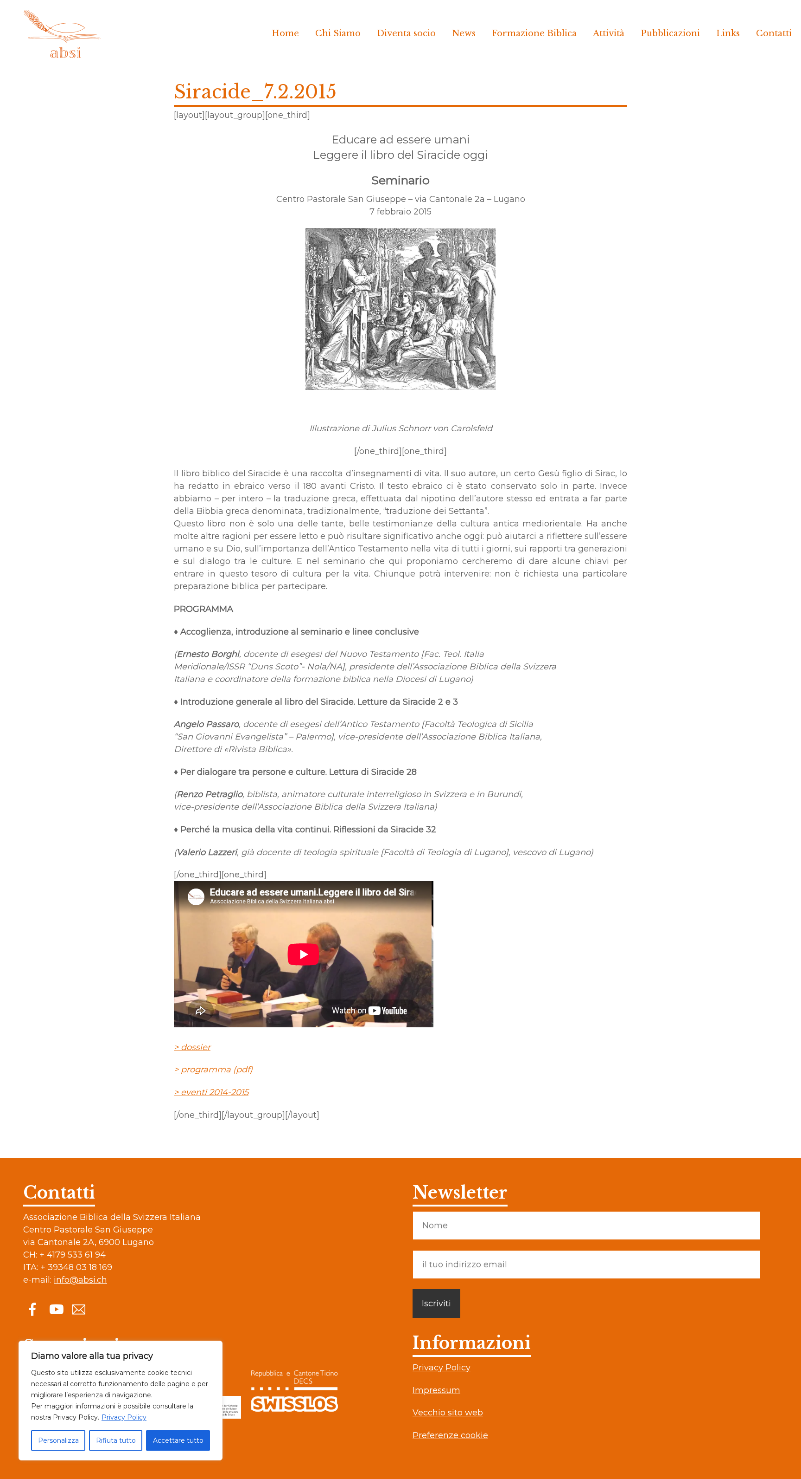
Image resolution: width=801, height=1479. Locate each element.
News (464, 33)
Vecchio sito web (448, 1413)
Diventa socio (406, 33)
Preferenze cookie (450, 1435)
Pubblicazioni (670, 33)
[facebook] (32, 1309)
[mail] (79, 1309)
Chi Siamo (338, 33)
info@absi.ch (80, 1280)
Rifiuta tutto (116, 1440)
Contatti (774, 33)
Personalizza (58, 1440)
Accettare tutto (178, 1440)
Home (285, 33)
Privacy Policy (124, 1417)
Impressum (436, 1390)
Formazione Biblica (534, 33)
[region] (120, 1400)
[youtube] (55, 1309)
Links (728, 33)
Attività (608, 33)
